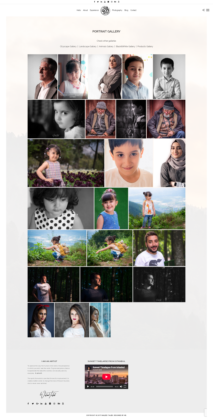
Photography (117, 10)
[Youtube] (105, 2)
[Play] (88, 386)
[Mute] (121, 386)
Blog (126, 10)
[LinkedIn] (101, 2)
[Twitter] (98, 2)
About (85, 10)
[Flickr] (108, 2)
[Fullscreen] (125, 386)
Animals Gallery (106, 46)
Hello (79, 10)
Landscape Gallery (88, 46)
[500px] (118, 2)
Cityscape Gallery (68, 46)
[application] (106, 377)
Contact (133, 10)
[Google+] (38, 404)
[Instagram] (111, 2)
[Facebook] (94, 2)
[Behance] (115, 2)
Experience (94, 10)
